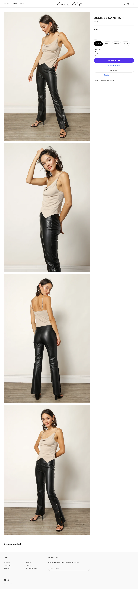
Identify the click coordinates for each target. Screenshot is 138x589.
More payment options (114, 65)
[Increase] (102, 34)
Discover (7, 568)
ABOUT (22, 4)
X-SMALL (98, 43)
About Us (7, 562)
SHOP (6, 4)
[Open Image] (47, 76)
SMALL (107, 43)
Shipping (106, 75)
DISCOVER (14, 4)
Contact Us (7, 565)
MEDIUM (116, 43)
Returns (28, 562)
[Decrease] (95, 34)
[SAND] (95, 53)
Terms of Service (31, 568)
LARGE (125, 43)
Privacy (28, 565)
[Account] (128, 4)
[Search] (124, 4)
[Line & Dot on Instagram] (8, 580)
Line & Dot (15, 584)
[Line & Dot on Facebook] (5, 580)
